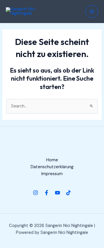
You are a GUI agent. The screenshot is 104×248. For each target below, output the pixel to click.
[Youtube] (57, 192)
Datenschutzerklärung (52, 167)
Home (52, 160)
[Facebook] (46, 192)
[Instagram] (35, 192)
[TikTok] (68, 192)
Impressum (52, 174)
